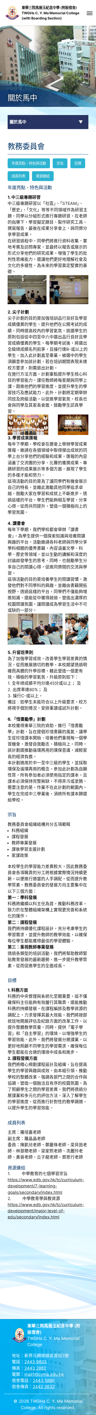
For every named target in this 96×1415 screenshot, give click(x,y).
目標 (77, 163)
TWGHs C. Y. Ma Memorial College (50, 13)
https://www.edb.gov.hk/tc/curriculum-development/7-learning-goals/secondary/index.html (46, 1186)
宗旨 (60, 163)
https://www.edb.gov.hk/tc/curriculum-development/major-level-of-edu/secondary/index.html (46, 1210)
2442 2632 (44, 1386)
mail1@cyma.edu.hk (44, 1374)
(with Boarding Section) (42, 18)
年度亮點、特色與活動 (29, 163)
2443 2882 (35, 1368)
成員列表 (18, 176)
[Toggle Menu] (90, 13)
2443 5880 (44, 1380)
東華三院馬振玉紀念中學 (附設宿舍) (49, 7)
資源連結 (43, 176)
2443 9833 (35, 1361)
